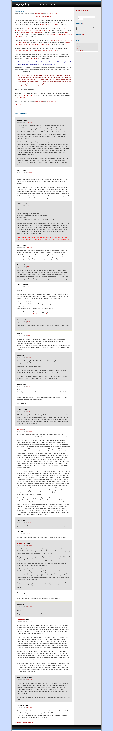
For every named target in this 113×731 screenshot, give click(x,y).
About (42, 4)
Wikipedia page (32, 58)
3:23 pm (29, 606)
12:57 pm (29, 411)
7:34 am (29, 621)
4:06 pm (29, 545)
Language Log (21, 4)
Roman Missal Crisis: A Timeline (49, 24)
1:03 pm (29, 431)
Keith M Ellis (21, 543)
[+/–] (83, 23)
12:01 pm (29, 386)
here (29, 28)
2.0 (79, 46)
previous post (40, 17)
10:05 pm (29, 335)
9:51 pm (29, 707)
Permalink (19, 105)
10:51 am (29, 679)
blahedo (20, 429)
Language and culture (52, 13)
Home (36, 4)
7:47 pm (29, 322)
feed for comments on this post (24, 722)
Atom (78, 48)
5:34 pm (29, 205)
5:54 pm (29, 247)
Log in (79, 43)
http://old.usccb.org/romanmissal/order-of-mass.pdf (32, 314)
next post (48, 17)
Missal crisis (20, 11)
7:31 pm (29, 286)
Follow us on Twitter (82, 10)
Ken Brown (21, 619)
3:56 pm (29, 533)
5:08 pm (29, 172)
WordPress (80, 50)
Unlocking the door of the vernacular (31, 32)
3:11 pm (29, 522)
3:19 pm (29, 595)
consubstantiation (27, 95)
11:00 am (29, 357)
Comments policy (51, 4)
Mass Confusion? (20, 97)
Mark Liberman (39, 13)
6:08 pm (29, 267)
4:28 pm (29, 122)
